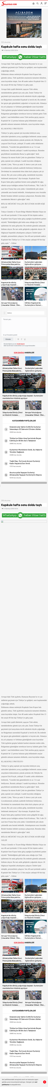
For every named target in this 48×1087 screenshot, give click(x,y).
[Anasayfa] (33, 3)
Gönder (8, 339)
